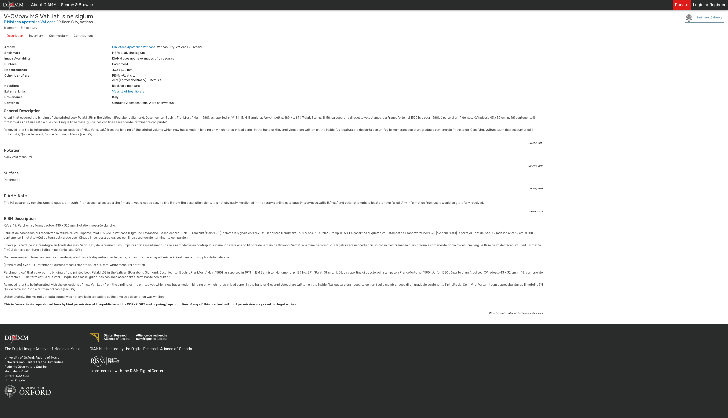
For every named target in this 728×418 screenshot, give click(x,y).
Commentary (58, 36)
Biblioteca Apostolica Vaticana (30, 22)
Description (15, 36)
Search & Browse (77, 4)
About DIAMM (43, 4)
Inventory (36, 36)
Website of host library (128, 91)
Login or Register (709, 4)
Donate (681, 4)
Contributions (83, 36)
